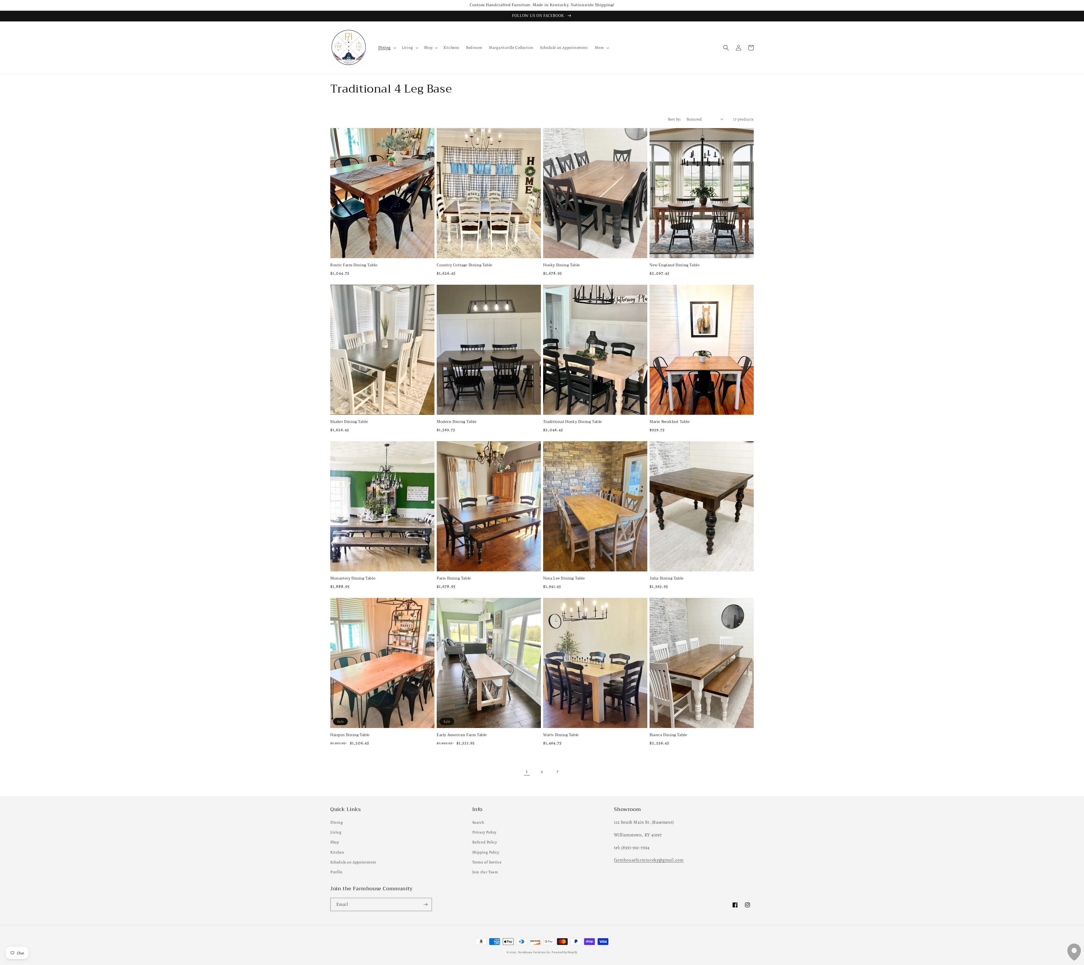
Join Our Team (485, 872)
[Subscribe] (425, 904)
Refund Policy (484, 842)
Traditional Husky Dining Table (572, 422)
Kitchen (337, 852)
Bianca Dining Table (668, 735)
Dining (336, 822)
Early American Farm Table (462, 735)
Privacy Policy (484, 832)
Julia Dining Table (667, 578)
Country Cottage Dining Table (465, 265)
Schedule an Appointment (353, 862)
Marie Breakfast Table (670, 422)
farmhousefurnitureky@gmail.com (648, 860)
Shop (334, 842)
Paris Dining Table (454, 578)
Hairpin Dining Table (350, 735)
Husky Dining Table (561, 265)
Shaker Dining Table (349, 422)
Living (336, 832)
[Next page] (557, 771)
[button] (387, 48)
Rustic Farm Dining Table (353, 265)
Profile (336, 872)
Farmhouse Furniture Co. (534, 952)
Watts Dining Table (561, 735)
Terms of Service (487, 862)
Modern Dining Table (457, 422)
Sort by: (674, 119)
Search (478, 822)
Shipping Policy (485, 852)
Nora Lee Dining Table (564, 578)
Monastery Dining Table (352, 578)
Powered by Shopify (564, 952)
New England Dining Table (675, 265)
